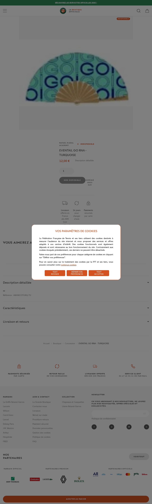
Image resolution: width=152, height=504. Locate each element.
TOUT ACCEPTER (98, 273)
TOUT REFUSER (55, 273)
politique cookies (68, 265)
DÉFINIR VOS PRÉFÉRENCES (77, 273)
